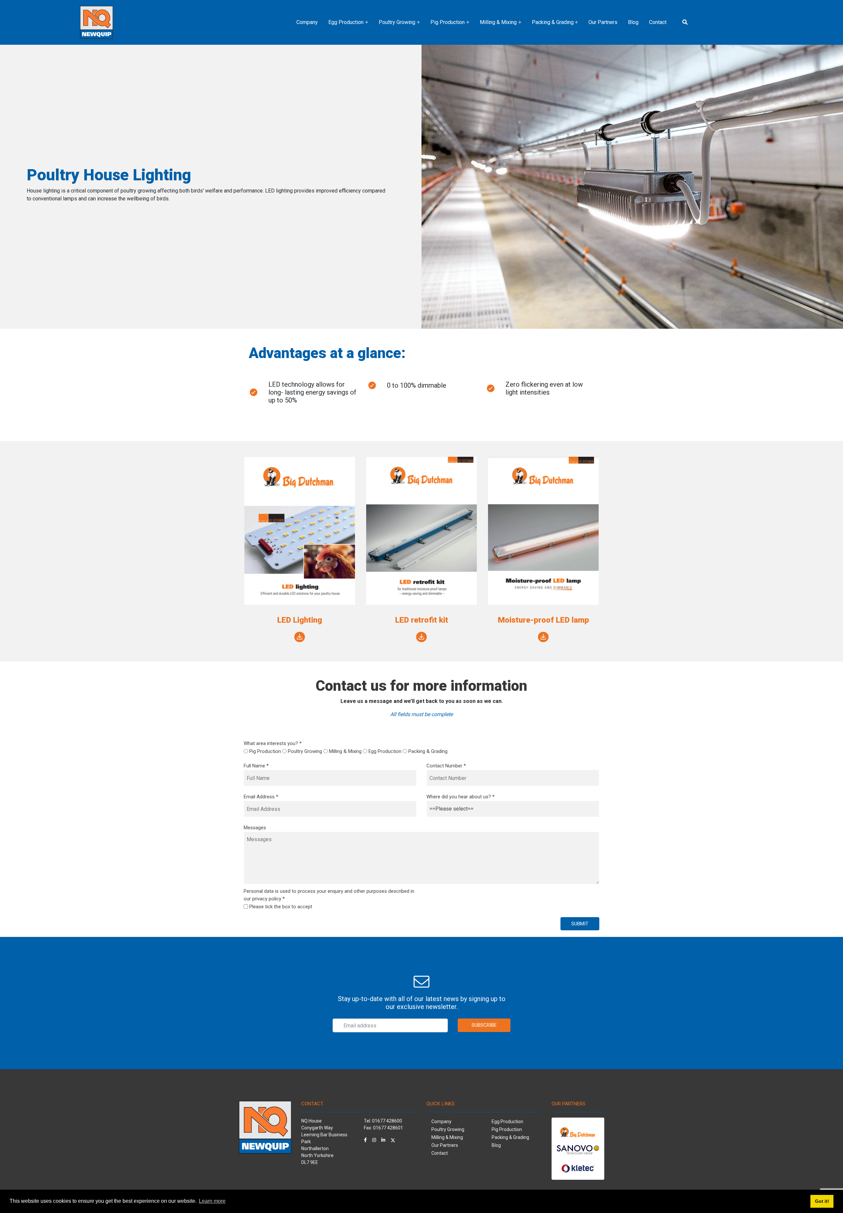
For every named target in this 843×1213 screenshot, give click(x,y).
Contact (657, 22)
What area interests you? (273, 743)
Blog (633, 22)
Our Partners (602, 22)
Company (307, 22)
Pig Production (447, 22)
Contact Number (446, 766)
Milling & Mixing (498, 22)
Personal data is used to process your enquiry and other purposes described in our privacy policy (329, 895)
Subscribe (484, 1025)
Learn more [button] (212, 1201)
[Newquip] (96, 22)
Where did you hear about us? (460, 797)
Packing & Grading (553, 22)
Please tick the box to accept (280, 907)
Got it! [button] (822, 1201)
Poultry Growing (397, 22)
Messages (255, 828)
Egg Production (346, 22)
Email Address (261, 797)
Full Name (256, 766)
